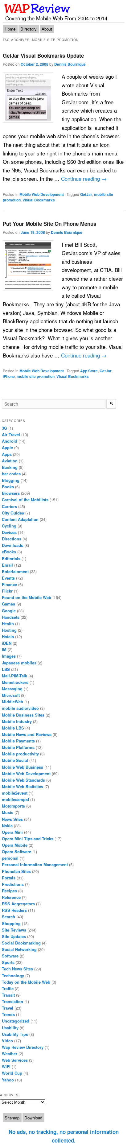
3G (4, 428)
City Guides (13, 513)
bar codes (11, 474)
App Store (89, 371)
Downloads (12, 545)
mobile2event (14, 793)
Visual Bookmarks (39, 200)
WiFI (6, 1066)
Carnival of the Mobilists (25, 499)
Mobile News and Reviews (26, 734)
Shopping (11, 923)
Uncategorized (15, 1021)
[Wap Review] (37, 8)
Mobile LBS (13, 728)
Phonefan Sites (16, 871)
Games (8, 604)
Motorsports (13, 806)
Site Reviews (14, 930)
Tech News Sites (17, 969)
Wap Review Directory (22, 1047)
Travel (7, 1008)
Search (8, 917)
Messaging (12, 689)
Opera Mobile (14, 845)
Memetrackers (15, 682)
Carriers (9, 506)
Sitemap (12, 1118)
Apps (7, 454)
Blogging (10, 480)
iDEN (6, 643)
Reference (11, 897)
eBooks (9, 552)
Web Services (15, 1060)
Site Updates (14, 936)
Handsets (10, 617)
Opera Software (16, 851)
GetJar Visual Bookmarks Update (43, 55)
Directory (28, 29)
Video (7, 1041)
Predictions (13, 884)
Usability (10, 1028)
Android (9, 441)
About (47, 29)
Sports (8, 962)
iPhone (9, 376)
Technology (13, 975)
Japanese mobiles (19, 663)
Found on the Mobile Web (26, 597)
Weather (9, 1053)
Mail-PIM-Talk (14, 676)
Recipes (9, 891)
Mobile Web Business (22, 767)
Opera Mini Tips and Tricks (27, 838)
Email (7, 565)
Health (8, 623)
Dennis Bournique (70, 64)
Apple (7, 447)
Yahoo (8, 1080)
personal (10, 858)
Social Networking (19, 949)
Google (9, 611)
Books (8, 487)
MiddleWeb (12, 702)
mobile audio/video (20, 708)
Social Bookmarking (21, 943)
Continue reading (84, 178)
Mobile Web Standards (23, 780)
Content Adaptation (20, 519)
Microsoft (11, 695)
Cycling (9, 526)
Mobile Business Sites (23, 715)
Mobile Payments (18, 741)
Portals (8, 878)
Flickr (7, 591)
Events (8, 578)
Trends (8, 1014)
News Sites (12, 819)
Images (9, 656)
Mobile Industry (17, 721)
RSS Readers (14, 910)
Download (33, 1118)
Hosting (9, 630)
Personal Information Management (35, 864)
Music (7, 812)
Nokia (7, 826)
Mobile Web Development (41, 194)
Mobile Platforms (18, 747)
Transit (8, 995)
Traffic (8, 988)
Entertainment (15, 571)
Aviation (10, 461)
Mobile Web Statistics (22, 786)
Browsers (11, 493)
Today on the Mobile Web (26, 982)
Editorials (11, 558)
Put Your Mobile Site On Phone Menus (49, 223)
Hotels (8, 636)
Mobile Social (15, 760)
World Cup (12, 1073)
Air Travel (11, 434)
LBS (6, 669)
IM (4, 649)
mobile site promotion (36, 376)
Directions (11, 539)
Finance (9, 584)
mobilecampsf (15, 799)
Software (10, 956)
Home (10, 29)
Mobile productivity (20, 754)
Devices (9, 532)
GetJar (86, 194)
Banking (10, 467)
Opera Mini (12, 832)
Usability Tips (15, 1034)
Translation (12, 1001)
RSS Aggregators (18, 904)
